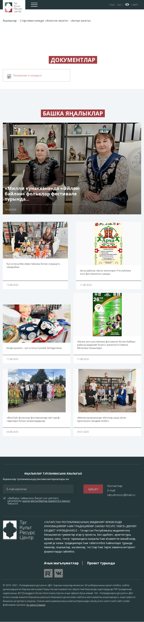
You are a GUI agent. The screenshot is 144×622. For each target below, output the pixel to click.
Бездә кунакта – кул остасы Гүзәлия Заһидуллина (34, 348)
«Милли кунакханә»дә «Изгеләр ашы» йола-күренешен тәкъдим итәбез (102, 419)
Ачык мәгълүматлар (61, 563)
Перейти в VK (58, 573)
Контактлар (114, 486)
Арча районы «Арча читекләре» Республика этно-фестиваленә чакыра (105, 272)
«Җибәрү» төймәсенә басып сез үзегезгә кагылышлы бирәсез (39, 501)
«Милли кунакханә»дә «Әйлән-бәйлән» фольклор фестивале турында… (42, 193)
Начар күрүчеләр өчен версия (127, 4)
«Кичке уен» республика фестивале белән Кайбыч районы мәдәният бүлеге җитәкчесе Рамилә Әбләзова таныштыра (106, 345)
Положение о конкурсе (27, 75)
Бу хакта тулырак (36, 604)
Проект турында (101, 563)
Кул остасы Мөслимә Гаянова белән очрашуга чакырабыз (33, 265)
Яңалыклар (10, 20)
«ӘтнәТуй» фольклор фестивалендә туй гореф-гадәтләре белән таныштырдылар (33, 419)
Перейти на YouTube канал (48, 573)
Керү (135, 4)
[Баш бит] (14, 7)
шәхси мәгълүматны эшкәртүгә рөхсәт (46, 501)
